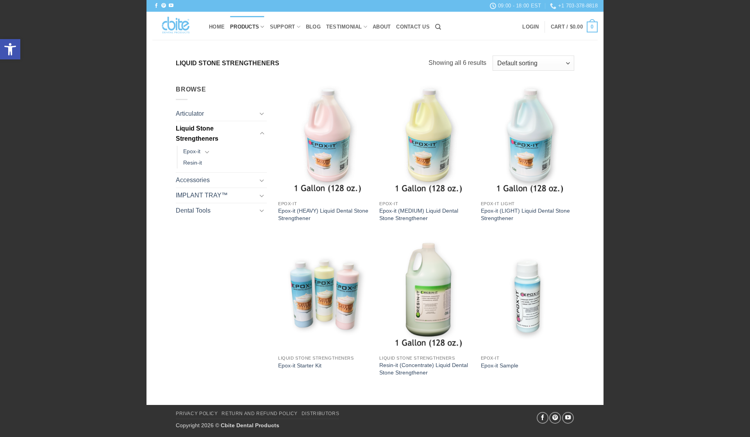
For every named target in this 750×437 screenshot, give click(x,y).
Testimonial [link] (344, 27)
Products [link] (244, 27)
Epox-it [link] (191, 151)
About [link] (382, 27)
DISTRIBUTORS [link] (320, 413)
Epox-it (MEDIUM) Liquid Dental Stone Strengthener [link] (418, 214)
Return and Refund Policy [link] (259, 413)
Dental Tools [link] (193, 210)
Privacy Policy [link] (197, 413)
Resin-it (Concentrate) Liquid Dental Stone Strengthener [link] (423, 369)
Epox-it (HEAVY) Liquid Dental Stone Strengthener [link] (323, 214)
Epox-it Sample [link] (499, 365)
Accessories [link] (193, 180)
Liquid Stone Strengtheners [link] (197, 133)
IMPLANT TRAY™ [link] (202, 195)
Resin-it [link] (192, 162)
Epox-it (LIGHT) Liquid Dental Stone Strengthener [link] (525, 214)
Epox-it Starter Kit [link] (299, 365)
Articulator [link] (190, 113)
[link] (10, 49)
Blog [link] (313, 27)
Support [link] (282, 27)
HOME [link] (217, 27)
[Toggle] (262, 113)
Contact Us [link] (413, 27)
